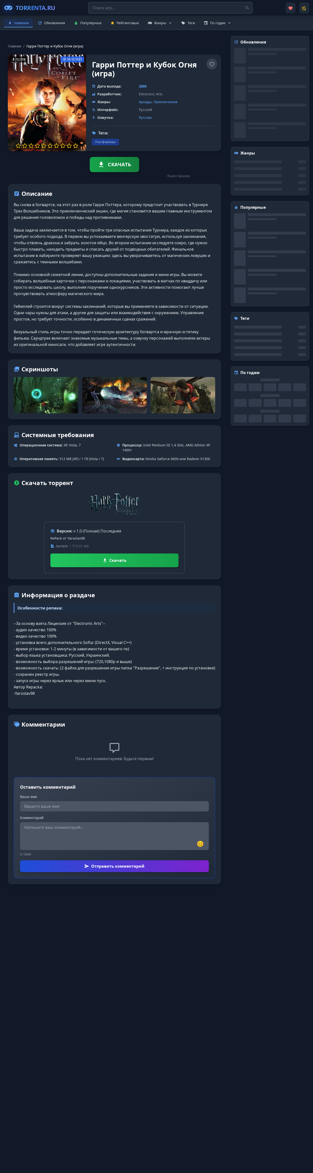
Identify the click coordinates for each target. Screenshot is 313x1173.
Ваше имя (28, 796)
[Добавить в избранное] (211, 64)
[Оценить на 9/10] (69, 146)
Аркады (145, 102)
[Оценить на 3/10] (31, 146)
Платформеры (105, 142)
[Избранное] (290, 7)
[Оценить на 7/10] (56, 146)
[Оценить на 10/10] (75, 146)
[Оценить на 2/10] (25, 146)
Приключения (166, 102)
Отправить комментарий (118, 866)
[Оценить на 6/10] (50, 146)
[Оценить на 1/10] (18, 146)
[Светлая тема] (304, 7)
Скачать (117, 560)
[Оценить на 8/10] (63, 146)
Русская (145, 117)
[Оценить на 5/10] (44, 146)
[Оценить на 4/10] (37, 146)
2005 (143, 86)
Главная (14, 46)
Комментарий (32, 817)
